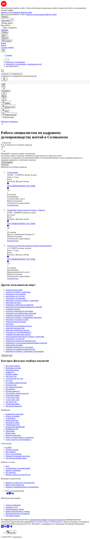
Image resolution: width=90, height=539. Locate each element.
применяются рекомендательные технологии (47, 520)
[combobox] (12, 74)
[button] (3, 43)
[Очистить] (4, 79)
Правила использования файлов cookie (41, 14)
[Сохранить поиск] (3, 85)
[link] (5, 37)
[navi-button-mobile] (3, 50)
